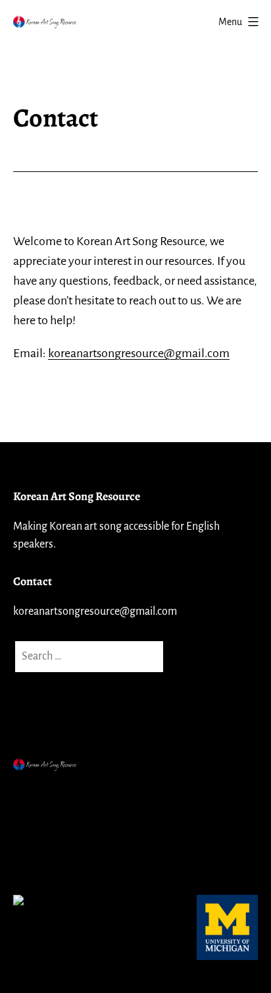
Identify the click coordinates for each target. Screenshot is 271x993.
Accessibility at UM (61, 858)
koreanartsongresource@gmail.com (139, 353)
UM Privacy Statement (69, 825)
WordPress (131, 793)
